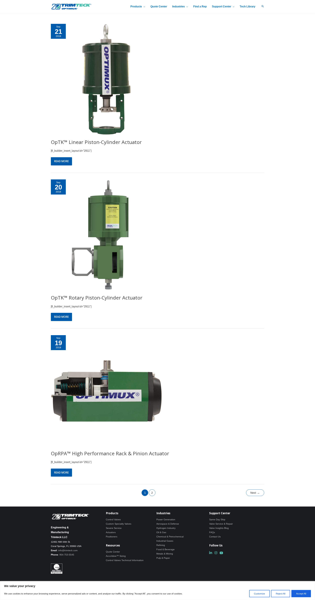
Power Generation (165, 519)
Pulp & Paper (163, 558)
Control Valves (113, 519)
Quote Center (113, 551)
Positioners (111, 536)
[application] (143, 6)
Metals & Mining (164, 553)
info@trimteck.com (68, 550)
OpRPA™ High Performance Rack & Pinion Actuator (110, 453)
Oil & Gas (161, 532)
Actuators (111, 532)
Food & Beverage (165, 549)
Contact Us (215, 536)
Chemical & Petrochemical (170, 536)
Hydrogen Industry (166, 528)
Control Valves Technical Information (125, 560)
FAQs (212, 532)
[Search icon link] (262, 6)
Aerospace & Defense (167, 523)
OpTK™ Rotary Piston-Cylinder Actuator (96, 297)
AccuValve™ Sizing (116, 556)
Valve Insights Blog (219, 528)
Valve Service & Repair (221, 523)
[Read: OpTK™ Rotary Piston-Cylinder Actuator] (106, 234)
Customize (259, 593)
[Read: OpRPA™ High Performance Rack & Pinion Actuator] (106, 390)
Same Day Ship (217, 519)
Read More (61, 162)
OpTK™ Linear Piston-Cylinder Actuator (96, 142)
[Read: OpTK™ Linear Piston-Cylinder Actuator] (106, 79)
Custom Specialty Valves (118, 523)
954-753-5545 (66, 554)
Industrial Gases (164, 541)
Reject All (280, 593)
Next (255, 492)
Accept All (301, 593)
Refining (160, 545)
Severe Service (114, 528)
